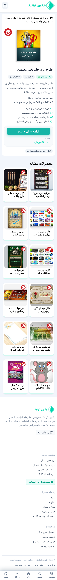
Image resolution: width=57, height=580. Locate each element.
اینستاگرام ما (43, 433)
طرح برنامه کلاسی (46, 469)
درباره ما (51, 565)
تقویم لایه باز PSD (47, 474)
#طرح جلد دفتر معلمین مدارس (39, 151)
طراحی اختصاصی (22, 565)
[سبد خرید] (5, 5)
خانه (47, 18)
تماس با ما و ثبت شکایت (44, 516)
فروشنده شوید (48, 537)
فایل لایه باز (24, 18)
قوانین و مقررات (47, 511)
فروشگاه (37, 18)
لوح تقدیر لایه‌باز (48, 460)
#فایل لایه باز (15, 77)
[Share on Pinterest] (49, 172)
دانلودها (52, 502)
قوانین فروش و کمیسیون (44, 541)
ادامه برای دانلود (28, 131)
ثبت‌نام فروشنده (48, 546)
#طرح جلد (29, 77)
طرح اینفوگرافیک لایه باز (44, 465)
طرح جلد (11, 18)
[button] (28, 45)
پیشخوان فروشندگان (46, 532)
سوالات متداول (48, 507)
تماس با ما (39, 565)
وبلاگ (52, 497)
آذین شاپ (44, 77)
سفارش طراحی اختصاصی (39, 482)
